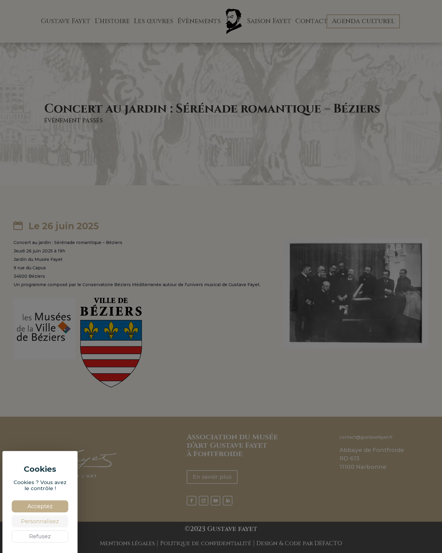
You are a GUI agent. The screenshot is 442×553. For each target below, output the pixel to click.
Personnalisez (40, 521)
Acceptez (40, 506)
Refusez (40, 536)
